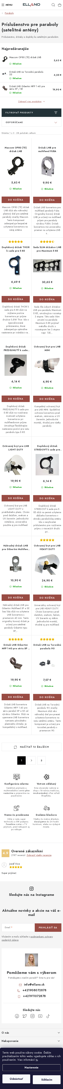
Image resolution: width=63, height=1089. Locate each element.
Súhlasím (46, 1080)
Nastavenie (31, 1067)
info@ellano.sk (34, 984)
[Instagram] (32, 1016)
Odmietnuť (16, 1079)
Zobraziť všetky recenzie (39, 855)
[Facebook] (17, 1016)
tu (37, 1060)
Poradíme (10, 824)
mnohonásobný (40, 793)
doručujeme (40, 821)
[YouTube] (40, 1016)
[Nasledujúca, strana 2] (31, 760)
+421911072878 (34, 996)
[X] (25, 1016)
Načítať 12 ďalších (34, 747)
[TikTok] (48, 1016)
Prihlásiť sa (48, 927)
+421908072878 (34, 990)
